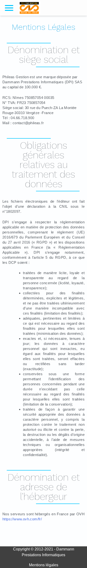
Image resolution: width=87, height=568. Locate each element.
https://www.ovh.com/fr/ (22, 519)
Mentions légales (43, 565)
